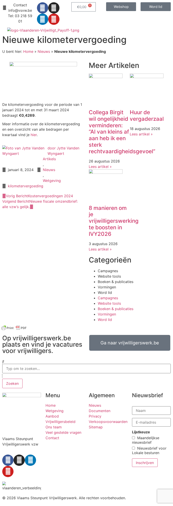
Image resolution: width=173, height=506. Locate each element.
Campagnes (108, 271)
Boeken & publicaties (115, 281)
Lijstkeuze (141, 432)
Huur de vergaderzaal (147, 115)
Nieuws (44, 51)
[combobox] (86, 368)
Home (28, 51)
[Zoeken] (3, 361)
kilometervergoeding (25, 186)
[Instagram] (53, 8)
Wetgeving (52, 180)
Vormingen (107, 287)
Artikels (49, 159)
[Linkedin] (42, 19)
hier (34, 134)
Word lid (105, 292)
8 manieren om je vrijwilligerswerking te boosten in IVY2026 (114, 221)
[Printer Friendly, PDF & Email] (14, 330)
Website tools (109, 276)
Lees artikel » (100, 166)
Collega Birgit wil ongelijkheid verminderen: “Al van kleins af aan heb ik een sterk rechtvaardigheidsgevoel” (122, 132)
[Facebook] (42, 8)
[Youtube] (53, 19)
